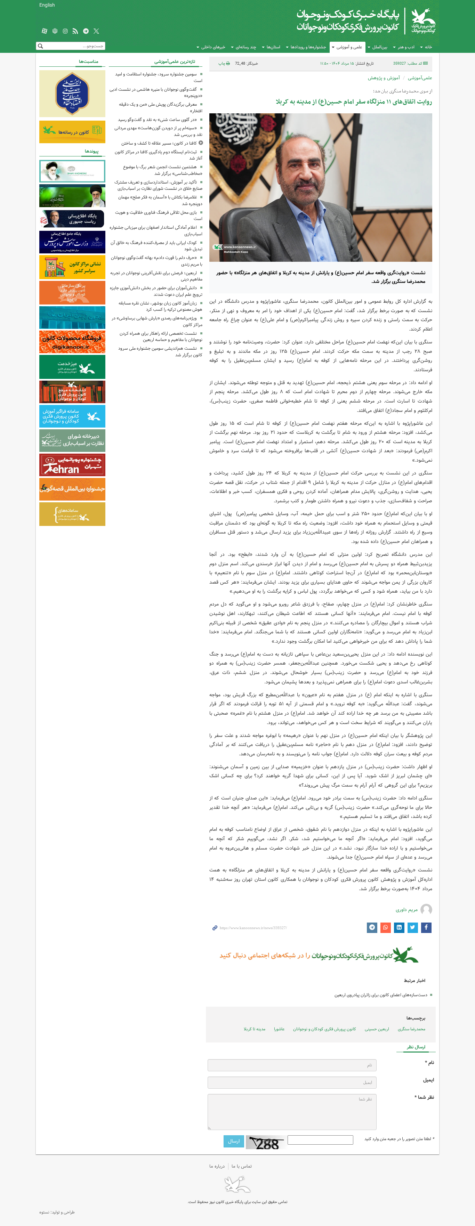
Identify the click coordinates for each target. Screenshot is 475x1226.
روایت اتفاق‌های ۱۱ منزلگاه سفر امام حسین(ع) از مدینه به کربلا (354, 102)
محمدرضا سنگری (411, 1029)
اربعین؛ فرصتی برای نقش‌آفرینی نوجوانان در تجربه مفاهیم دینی (156, 276)
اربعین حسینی (377, 1029)
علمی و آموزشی (349, 47)
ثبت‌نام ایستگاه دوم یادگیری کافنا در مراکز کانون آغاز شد (158, 155)
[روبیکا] (54, 31)
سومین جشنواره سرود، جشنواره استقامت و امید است (158, 77)
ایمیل (428, 1080)
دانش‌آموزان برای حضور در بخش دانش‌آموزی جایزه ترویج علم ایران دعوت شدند (156, 291)
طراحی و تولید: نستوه (57, 1212)
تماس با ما (242, 1166)
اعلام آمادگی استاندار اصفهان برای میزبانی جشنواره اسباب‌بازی (156, 230)
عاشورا (279, 1029)
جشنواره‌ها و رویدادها (308, 47)
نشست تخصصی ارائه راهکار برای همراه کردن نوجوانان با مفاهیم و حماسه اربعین (161, 336)
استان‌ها (273, 47)
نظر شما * (424, 1097)
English (47, 5)
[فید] (75, 31)
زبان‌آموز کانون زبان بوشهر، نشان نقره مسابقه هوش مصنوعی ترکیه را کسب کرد (160, 306)
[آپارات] (44, 31)
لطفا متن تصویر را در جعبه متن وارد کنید (399, 1139)
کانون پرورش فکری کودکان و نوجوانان (354, 20)
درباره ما (217, 1166)
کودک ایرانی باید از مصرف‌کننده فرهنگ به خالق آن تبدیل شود (156, 246)
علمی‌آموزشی (420, 78)
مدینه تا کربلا (254, 1029)
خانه (428, 47)
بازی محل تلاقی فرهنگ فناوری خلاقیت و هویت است (158, 215)
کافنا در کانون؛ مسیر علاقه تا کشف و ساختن (159, 143)
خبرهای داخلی (213, 47)
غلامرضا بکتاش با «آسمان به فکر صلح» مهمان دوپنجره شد (160, 200)
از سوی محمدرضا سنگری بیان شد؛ (402, 91)
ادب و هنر (406, 47)
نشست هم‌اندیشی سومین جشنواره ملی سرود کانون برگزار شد (160, 351)
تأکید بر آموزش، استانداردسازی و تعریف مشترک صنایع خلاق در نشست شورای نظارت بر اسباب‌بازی (158, 185)
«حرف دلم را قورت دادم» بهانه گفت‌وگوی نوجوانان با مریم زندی (156, 261)
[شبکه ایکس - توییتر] (96, 31)
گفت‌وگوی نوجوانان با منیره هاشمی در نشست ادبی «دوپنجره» (156, 92)
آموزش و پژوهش (384, 78)
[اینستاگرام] (65, 31)
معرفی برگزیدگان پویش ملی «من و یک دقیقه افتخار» (160, 107)
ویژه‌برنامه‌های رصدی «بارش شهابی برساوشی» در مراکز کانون (157, 321)
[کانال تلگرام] (85, 31)
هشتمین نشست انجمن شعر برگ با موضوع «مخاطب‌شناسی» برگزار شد (162, 170)
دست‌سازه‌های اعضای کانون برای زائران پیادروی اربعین (381, 995)
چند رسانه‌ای (246, 47)
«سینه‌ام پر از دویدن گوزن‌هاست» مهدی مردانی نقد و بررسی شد (158, 131)
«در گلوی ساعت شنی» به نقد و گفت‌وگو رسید (157, 119)
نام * (429, 1062)
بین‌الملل (379, 47)
